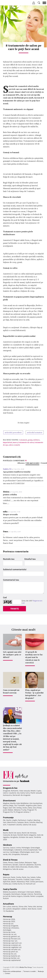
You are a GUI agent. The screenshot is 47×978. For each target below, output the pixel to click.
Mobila (37, 892)
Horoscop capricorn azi (12, 943)
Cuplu (38, 791)
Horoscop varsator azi (11, 949)
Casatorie (12, 793)
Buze (27, 822)
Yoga (35, 862)
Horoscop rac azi (9, 934)
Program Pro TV (9, 812)
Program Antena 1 (23, 812)
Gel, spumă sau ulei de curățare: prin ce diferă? (12, 655)
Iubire (5, 793)
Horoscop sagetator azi (12, 947)
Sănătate (7, 845)
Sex (18, 793)
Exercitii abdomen (26, 865)
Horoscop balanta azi (11, 956)
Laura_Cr (7, 469)
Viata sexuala (24, 791)
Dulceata (11, 879)
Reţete (6, 874)
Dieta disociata (21, 867)
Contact (7, 973)
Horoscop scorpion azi (12, 945)
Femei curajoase (36, 896)
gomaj (30, 440)
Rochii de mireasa (29, 833)
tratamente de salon (26, 442)
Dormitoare (15, 894)
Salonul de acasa (29, 824)
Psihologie (26, 847)
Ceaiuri (13, 847)
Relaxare (28, 862)
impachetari (7, 442)
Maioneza (21, 881)
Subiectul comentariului (14, 569)
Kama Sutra (25, 793)
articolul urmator (34, 432)
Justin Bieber (8, 810)
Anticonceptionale (30, 850)
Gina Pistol (37, 808)
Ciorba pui (7, 884)
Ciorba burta (17, 884)
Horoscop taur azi (10, 941)
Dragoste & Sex (10, 788)
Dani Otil (12, 808)
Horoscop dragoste (10, 926)
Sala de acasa (17, 869)
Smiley (19, 808)
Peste (24, 877)
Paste (13, 877)
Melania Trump (20, 810)
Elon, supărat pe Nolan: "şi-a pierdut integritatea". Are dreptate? (34, 694)
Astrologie (7, 930)
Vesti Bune (32, 909)
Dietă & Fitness (10, 859)
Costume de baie (10, 835)
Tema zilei (32, 906)
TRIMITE (14, 608)
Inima (18, 847)
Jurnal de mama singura (13, 896)
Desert (13, 881)
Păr (4, 820)
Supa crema (35, 879)
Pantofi (20, 835)
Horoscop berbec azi (11, 958)
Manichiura (12, 822)
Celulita (32, 822)
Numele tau (8, 559)
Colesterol (18, 850)
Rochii (8, 820)
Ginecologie (35, 847)
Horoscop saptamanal (12, 960)
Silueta (31, 867)
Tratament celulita (14, 824)
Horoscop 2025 (9, 921)
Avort (33, 852)
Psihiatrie (24, 854)
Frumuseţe (8, 817)
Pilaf (27, 881)
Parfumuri (22, 820)
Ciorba (18, 877)
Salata (32, 877)
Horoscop (7, 916)
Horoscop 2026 (9, 919)
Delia (30, 808)
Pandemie (10, 911)
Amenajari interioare (25, 892)
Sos (28, 877)
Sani (5, 822)
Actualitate (8, 903)
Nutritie (38, 865)
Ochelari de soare (26, 837)
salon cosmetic (14, 445)
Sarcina (6, 847)
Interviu (15, 906)
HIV (9, 854)
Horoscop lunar (9, 932)
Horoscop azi (8, 923)
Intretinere (7, 865)
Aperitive (6, 881)
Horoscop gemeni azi (11, 936)
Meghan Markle (9, 803)
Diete (5, 862)
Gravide (26, 896)
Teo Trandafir (19, 805)
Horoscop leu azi (9, 954)
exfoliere (36, 440)
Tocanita (19, 879)
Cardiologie (14, 852)
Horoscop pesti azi (10, 951)
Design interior (27, 894)
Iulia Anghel (24, 423)
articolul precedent (13, 432)
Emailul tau (30, 559)
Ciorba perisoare (36, 881)
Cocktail (26, 879)
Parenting (38, 894)
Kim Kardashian (36, 803)
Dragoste (6, 791)
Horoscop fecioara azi (11, 938)
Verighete (14, 837)
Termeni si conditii (29, 971)
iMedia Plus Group (25, 967)
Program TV (32, 810)
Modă (5, 830)
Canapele (7, 894)
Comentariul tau (11, 580)
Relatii (33, 791)
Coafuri (30, 820)
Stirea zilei (23, 906)
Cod (5, 597)
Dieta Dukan (19, 862)
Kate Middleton (22, 803)
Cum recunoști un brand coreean (11, 691)
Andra (24, 808)
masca (15, 442)
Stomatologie (8, 850)
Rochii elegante (30, 835)
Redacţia (41, 971)
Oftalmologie (25, 852)
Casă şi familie (10, 889)
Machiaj (37, 820)
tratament (23, 440)
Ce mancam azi (29, 884)
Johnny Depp (8, 805)
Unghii (14, 820)
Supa (5, 879)
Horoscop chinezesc (11, 928)
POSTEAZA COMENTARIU (14, 460)
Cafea (38, 877)
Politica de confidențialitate (12, 971)
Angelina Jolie (31, 805)
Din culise (7, 906)
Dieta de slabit (9, 867)
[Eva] (7, 3)
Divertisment (9, 800)
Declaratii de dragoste (21, 795)
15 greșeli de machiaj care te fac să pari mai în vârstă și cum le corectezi (34, 657)
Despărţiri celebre (19, 909)
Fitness (11, 862)
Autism (6, 898)
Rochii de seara (15, 833)
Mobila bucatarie (10, 892)
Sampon (20, 822)
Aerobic (15, 865)
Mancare (6, 877)
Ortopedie (16, 854)
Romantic (15, 791)
